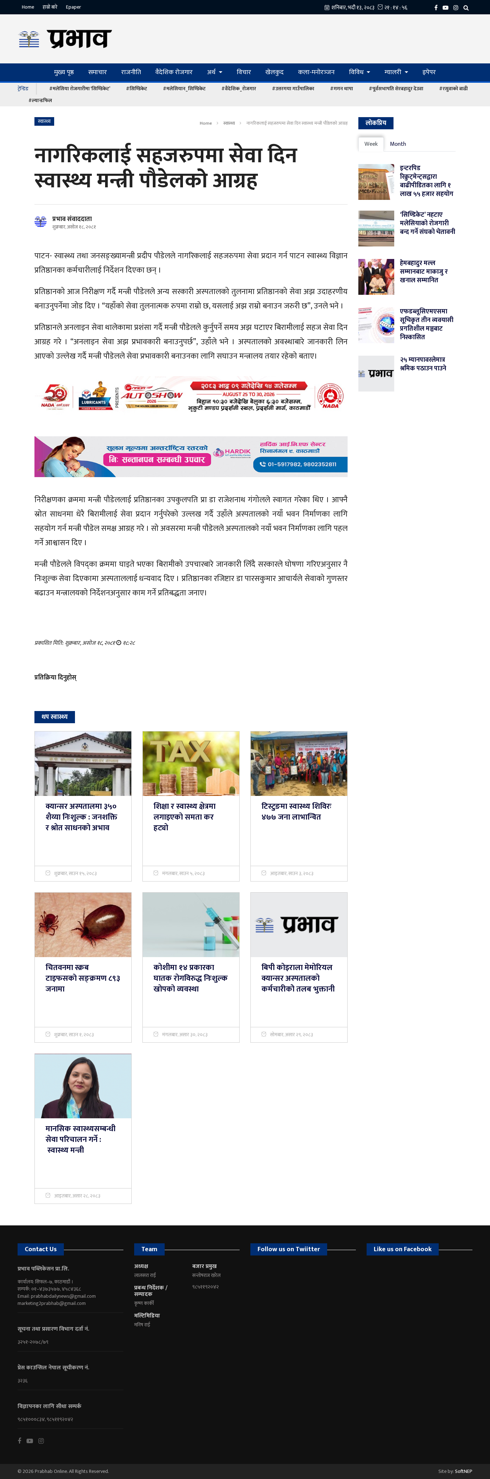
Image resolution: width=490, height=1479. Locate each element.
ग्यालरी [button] (394, 72)
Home (28, 7)
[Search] (467, 7)
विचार (244, 72)
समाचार (97, 72)
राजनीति (131, 72)
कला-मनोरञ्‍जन (316, 72)
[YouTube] (447, 7)
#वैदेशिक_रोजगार (238, 89)
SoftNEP (463, 1471)
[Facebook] (437, 7)
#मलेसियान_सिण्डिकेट (184, 89)
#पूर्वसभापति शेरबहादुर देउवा (396, 89)
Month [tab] (398, 144)
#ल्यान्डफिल (40, 100)
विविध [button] (357, 72)
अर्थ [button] (212, 72)
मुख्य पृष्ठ (64, 72)
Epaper (73, 7)
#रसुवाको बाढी (453, 89)
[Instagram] (457, 7)
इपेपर (429, 72)
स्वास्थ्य (229, 123)
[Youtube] (32, 1441)
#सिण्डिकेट (136, 89)
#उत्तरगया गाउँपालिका (293, 89)
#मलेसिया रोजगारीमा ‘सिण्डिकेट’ (79, 89)
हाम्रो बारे (50, 7)
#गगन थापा (341, 89)
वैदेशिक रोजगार (174, 72)
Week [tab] (371, 144)
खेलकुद (274, 72)
